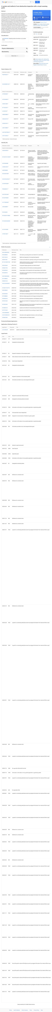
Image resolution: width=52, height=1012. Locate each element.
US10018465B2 (5, 163)
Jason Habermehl (43, 25)
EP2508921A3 (5, 307)
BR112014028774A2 (6, 262)
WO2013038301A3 (5, 315)
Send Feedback (17, 1010)
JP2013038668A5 (5, 312)
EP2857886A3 (5, 290)
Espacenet (41, 63)
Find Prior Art (46, 17)
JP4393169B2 (5, 103)
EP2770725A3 (5, 310)
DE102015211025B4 (6, 156)
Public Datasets (25, 1010)
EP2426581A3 (5, 272)
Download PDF (38, 17)
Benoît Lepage (46, 24)
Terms (31, 1010)
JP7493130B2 (5, 233)
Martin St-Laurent (36, 25)
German (42, 22)
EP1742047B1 (5, 107)
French (45, 22)
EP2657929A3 (5, 265)
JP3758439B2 (5, 93)
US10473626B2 (5, 183)
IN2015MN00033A (5, 252)
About (10, 1010)
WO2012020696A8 (5, 283)
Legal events (35, 60)
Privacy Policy (36, 1010)
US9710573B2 (5, 135)
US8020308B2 (5, 114)
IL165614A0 (4, 111)
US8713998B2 (5, 127)
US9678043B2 (5, 170)
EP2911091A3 (5, 257)
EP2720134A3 (5, 300)
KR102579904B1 (5, 197)
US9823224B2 (5, 166)
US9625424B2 (5, 150)
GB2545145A (4, 259)
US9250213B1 (5, 123)
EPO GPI (45, 63)
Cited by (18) (46, 59)
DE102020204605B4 (6, 221)
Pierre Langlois (40, 24)
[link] (15, 39)
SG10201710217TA (6, 287)
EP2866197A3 (5, 267)
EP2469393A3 (5, 270)
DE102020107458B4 (6, 215)
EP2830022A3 (5, 298)
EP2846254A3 (5, 317)
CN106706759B (5, 173)
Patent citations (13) (39, 59)
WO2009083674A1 (6, 84)
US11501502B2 (5, 229)
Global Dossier (40, 64)
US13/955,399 (5, 329)
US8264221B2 (5, 118)
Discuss (45, 64)
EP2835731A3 (5, 280)
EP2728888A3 (5, 296)
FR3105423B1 (5, 212)
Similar (36, 18)
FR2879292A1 (5, 74)
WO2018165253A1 (6, 179)
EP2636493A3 (5, 293)
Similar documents (42, 60)
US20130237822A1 (6, 132)
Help (42, 1010)
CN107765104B (5, 194)
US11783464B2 (5, 202)
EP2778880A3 (5, 278)
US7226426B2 (5, 99)
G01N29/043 (6, 38)
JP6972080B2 (5, 206)
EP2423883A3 (5, 254)
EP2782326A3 (5, 304)
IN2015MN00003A (5, 276)
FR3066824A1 (5, 188)
